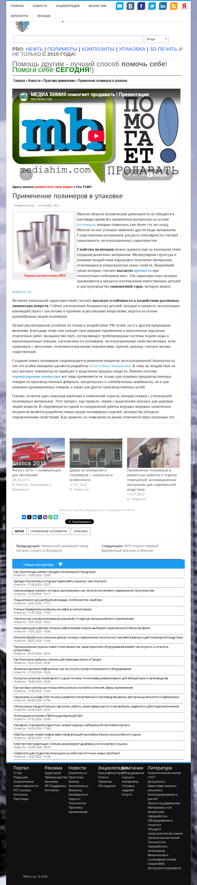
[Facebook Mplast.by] (141, 6)
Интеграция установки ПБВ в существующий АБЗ (48, 715)
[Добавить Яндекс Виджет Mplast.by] (184, 6)
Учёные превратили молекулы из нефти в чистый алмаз (52, 609)
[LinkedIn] (34, 517)
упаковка (81, 531)
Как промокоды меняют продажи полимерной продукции (55, 571)
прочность (143, 270)
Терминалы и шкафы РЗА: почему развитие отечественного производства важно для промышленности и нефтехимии (96, 697)
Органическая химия (163, 837)
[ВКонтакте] (24, 517)
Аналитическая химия (164, 773)
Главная (19, 80)
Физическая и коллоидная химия (162, 857)
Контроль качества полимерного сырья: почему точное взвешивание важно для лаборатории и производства (91, 678)
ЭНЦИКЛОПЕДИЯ (68, 6)
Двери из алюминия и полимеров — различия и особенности (91, 475)
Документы (156, 781)
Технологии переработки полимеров (157, 846)
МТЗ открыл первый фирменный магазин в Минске (130, 548)
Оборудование (133, 773)
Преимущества (56, 777)
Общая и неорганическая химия (165, 831)
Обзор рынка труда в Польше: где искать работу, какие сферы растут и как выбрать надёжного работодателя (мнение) (96, 706)
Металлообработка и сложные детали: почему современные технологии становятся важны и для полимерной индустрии (98, 637)
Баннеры (51, 781)
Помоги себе (51, 70)
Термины (105, 781)
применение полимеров (49, 531)
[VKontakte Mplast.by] (130, 6)
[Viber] (45, 517)
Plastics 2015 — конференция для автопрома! (36, 472)
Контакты (20, 794)
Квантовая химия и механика (162, 788)
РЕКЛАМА (44, 16)
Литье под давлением (164, 803)
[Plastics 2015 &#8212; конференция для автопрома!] (38, 453)
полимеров (86, 224)
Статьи (103, 777)
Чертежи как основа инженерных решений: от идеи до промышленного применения (73, 618)
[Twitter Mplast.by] (152, 6)
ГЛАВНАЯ (17, 6)
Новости (40, 6)
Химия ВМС (156, 863)
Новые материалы (39, 564)
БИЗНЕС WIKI (97, 6)
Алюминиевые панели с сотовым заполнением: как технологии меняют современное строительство (84, 590)
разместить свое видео (54, 187)
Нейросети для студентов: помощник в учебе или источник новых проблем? (67, 753)
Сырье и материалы (130, 779)
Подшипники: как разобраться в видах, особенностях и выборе (58, 600)
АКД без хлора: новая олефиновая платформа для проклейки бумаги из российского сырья (77, 734)
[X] (29, 517)
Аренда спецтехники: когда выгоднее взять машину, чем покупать (60, 581)
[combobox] (157, 39)
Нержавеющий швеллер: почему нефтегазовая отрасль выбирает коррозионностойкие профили (82, 628)
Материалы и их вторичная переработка (160, 811)
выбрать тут (22, 291)
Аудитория (53, 773)
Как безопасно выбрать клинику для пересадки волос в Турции (57, 659)
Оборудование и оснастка (160, 822)
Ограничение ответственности (25, 783)
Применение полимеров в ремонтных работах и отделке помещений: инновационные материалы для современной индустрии (152, 480)
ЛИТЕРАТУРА (19, 16)
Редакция (20, 777)
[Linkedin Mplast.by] (163, 6)
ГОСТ (151, 777)
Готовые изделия (128, 788)
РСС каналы (22, 790)
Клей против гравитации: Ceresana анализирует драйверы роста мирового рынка (70, 744)
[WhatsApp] (50, 517)
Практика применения (59, 80)
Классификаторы (110, 773)
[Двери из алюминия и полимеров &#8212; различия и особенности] (96, 453)
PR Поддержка (55, 786)
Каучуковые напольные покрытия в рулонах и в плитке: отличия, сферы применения (73, 687)
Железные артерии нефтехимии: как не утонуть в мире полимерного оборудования (72, 669)
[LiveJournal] (40, 517)
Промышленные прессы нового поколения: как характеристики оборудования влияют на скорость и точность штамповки (91, 648)
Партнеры (21, 799)
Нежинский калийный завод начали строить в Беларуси (52, 548)
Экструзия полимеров (164, 868)
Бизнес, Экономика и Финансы (78, 785)
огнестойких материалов (110, 365)
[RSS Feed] (174, 6)
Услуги (127, 794)
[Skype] (56, 517)
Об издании (107, 786)
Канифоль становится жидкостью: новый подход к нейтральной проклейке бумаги (71, 725)
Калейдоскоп (78, 794)
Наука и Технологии (77, 801)
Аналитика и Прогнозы (77, 775)
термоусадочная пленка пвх (36, 376)
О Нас (17, 773)
